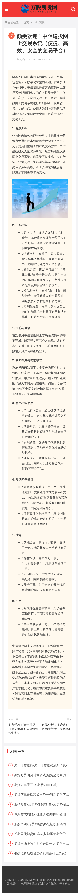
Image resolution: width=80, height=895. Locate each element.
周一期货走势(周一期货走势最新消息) (40, 765)
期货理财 (22, 59)
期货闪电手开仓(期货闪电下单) (35, 784)
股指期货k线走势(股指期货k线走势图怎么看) (45, 804)
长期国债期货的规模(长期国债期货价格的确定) (45, 833)
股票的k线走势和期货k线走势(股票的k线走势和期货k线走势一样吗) (45, 824)
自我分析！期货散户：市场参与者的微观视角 (57, 726)
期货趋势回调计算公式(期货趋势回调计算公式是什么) (45, 775)
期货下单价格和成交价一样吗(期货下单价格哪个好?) (45, 794)
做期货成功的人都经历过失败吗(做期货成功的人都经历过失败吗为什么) (45, 814)
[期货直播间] (39, 11)
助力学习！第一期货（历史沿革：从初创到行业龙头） (23, 728)
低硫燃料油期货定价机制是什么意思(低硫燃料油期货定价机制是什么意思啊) (45, 853)
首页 (26, 22)
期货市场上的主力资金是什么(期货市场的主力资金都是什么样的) (45, 843)
